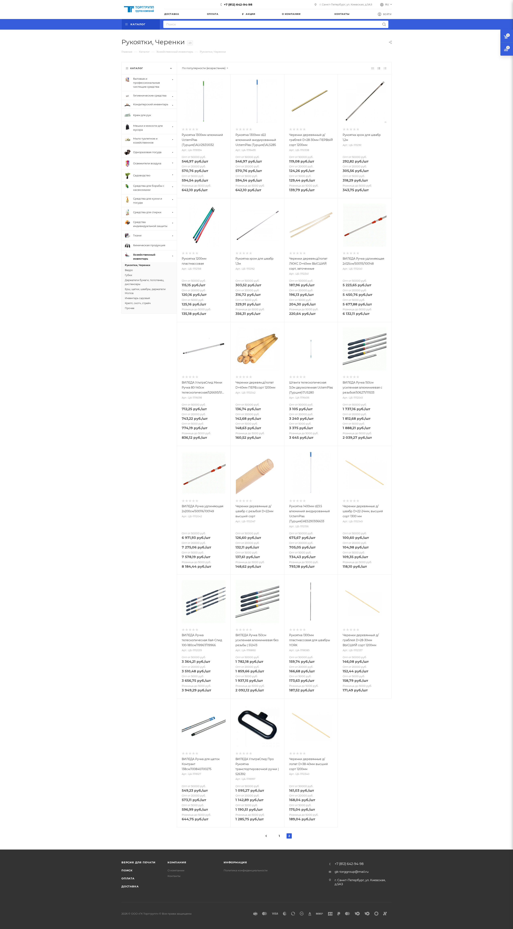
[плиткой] (372, 68)
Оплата (127, 878)
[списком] (379, 68)
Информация (235, 862)
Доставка (129, 886)
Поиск (127, 870)
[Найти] (384, 24)
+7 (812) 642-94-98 (238, 4)
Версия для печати (138, 862)
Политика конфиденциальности (246, 870)
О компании (176, 870)
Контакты (174, 876)
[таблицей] (385, 68)
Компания (177, 862)
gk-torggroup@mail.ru (352, 872)
